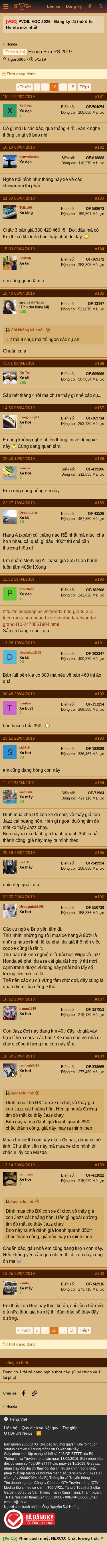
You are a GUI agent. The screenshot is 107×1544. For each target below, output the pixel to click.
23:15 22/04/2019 (19, 738)
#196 (99, 897)
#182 (99, 147)
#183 (99, 198)
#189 (99, 503)
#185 (99, 293)
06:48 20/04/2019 (19, 694)
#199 (99, 1165)
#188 (99, 458)
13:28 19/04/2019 (19, 643)
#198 (99, 1056)
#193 (99, 738)
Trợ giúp (70, 1427)
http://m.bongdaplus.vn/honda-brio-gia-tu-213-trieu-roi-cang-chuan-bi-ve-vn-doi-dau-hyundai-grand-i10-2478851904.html (50, 618)
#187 (99, 407)
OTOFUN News (18, 1433)
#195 (99, 852)
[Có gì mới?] (90, 6)
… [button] (45, 86)
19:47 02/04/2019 (19, 96)
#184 (99, 249)
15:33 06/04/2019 (19, 249)
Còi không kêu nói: (28, 330)
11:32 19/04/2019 (19, 579)
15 (72, 86)
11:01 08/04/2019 (19, 363)
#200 (99, 1273)
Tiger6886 (16, 59)
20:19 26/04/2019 (19, 852)
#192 (99, 694)
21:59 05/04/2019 (19, 198)
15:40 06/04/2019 (19, 293)
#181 (99, 96)
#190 (99, 579)
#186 (99, 363)
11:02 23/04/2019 (19, 782)
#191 (99, 643)
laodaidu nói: (22, 1093)
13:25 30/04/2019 (19, 1273)
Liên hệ (10, 1427)
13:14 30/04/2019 (19, 1165)
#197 (99, 999)
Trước (25, 86)
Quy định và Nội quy (40, 1427)
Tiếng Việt (17, 1419)
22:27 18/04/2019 (19, 503)
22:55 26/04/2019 (19, 897)
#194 (99, 782)
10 (54, 86)
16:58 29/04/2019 (19, 1056)
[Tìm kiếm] (100, 6)
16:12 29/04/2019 (19, 999)
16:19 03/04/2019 (19, 147)
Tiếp (83, 86)
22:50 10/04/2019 (19, 458)
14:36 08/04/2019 (19, 407)
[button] (6, 6)
